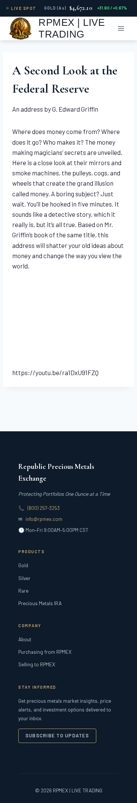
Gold (23, 565)
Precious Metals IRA (40, 603)
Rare (23, 590)
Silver (24, 578)
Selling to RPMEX (36, 664)
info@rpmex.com (43, 519)
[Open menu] (121, 28)
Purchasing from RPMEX (45, 651)
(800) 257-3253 (43, 508)
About (24, 639)
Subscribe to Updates (57, 735)
